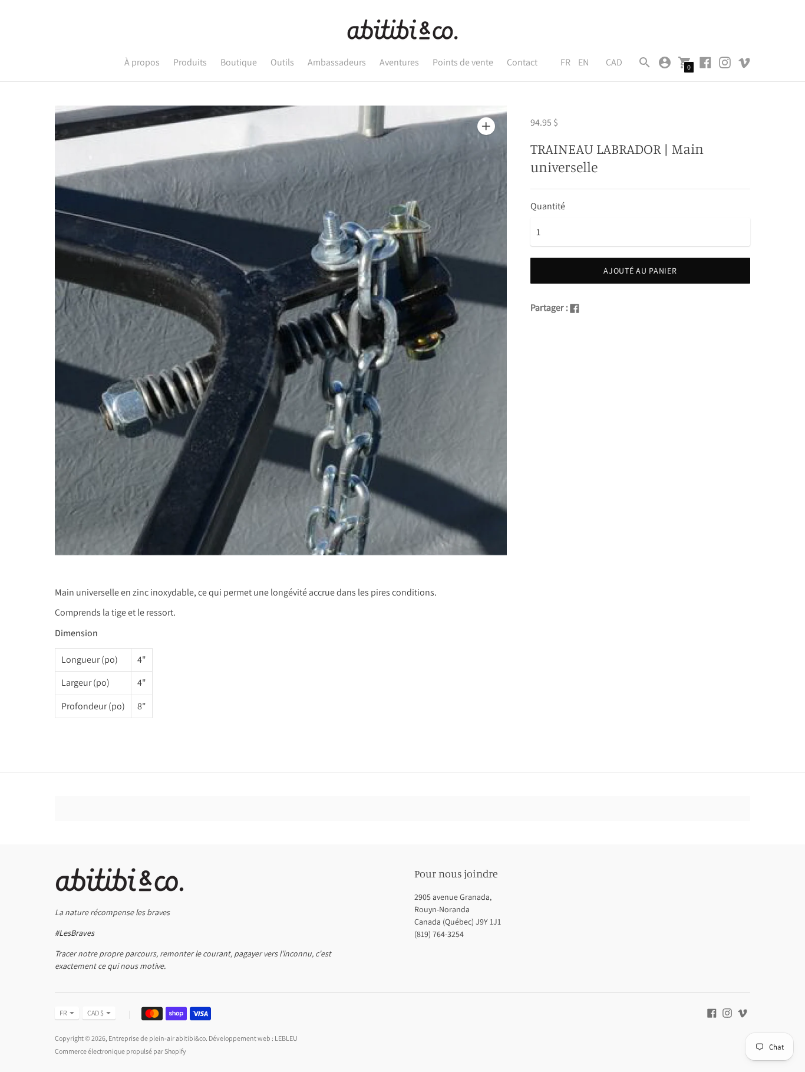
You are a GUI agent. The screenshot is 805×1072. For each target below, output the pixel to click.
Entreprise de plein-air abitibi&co (157, 1038)
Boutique (238, 62)
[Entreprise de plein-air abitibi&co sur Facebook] (705, 61)
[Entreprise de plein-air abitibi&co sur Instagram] (725, 61)
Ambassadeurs (337, 62)
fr (63, 1012)
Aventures (399, 62)
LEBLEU (286, 1038)
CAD (614, 62)
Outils (282, 62)
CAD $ (95, 1012)
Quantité (547, 206)
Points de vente (463, 62)
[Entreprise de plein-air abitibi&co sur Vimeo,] (744, 61)
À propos (142, 62)
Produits (190, 62)
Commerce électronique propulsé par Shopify (120, 1051)
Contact (522, 62)
